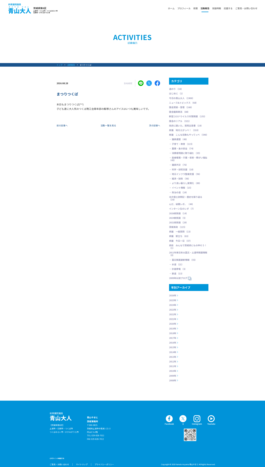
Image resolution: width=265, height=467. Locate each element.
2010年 (172, 370)
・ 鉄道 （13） (176, 273)
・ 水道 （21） (176, 264)
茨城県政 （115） (178, 227)
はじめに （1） (176, 93)
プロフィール (184, 8)
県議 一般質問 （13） (180, 231)
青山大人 (61, 416)
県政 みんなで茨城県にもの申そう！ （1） (188, 247)
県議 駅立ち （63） (179, 236)
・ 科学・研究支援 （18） (182, 169)
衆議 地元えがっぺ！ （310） (184, 130)
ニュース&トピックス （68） (183, 102)
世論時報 (216, 8)
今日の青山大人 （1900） (181, 98)
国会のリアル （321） (180, 121)
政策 (195, 8)
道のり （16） (176, 89)
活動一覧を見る (108, 125)
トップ (59, 64)
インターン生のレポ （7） (182, 208)
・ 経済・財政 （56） (179, 178)
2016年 (172, 342)
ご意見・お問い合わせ (246, 8)
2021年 (172, 319)
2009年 (172, 375)
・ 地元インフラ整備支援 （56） (185, 174)
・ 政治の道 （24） (178, 192)
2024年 (172, 305)
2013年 (172, 356)
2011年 (172, 366)
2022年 (172, 314)
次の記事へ (154, 125)
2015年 (172, 347)
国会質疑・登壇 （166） (181, 107)
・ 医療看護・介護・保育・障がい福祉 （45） (188, 159)
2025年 (172, 300)
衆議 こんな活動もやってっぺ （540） (188, 134)
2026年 (172, 295)
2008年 (172, 380)
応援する (228, 8)
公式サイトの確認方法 (57, 458)
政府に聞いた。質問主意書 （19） (186, 125)
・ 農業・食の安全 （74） (182, 148)
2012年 (172, 361)
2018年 (172, 333)
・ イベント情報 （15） (181, 187)
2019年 (172, 328)
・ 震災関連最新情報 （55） (183, 259)
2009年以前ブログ (178, 278)
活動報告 (205, 8)
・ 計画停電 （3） (178, 269)
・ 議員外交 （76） (178, 164)
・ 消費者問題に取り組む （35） (185, 153)
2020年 (172, 323)
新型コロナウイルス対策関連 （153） (187, 116)
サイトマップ (82, 464)
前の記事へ (62, 125)
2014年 (172, 352)
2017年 (172, 338)
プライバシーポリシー (104, 464)
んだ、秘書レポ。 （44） (181, 204)
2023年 (172, 309)
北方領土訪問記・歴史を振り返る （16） (185, 198)
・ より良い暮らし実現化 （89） (185, 183)
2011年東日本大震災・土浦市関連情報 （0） (188, 254)
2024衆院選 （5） (178, 217)
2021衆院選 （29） (178, 222)
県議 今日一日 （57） (180, 240)
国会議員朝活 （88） (179, 111)
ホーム (171, 8)
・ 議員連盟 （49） (178, 139)
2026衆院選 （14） (178, 213)
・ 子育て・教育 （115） (181, 144)
